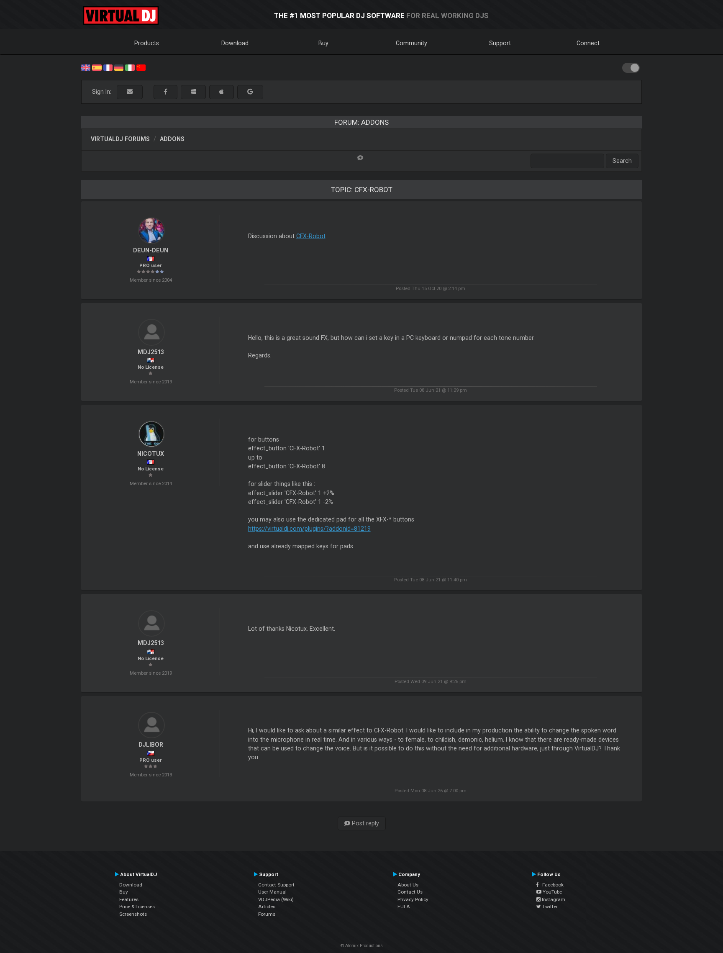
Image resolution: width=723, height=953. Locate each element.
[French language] (108, 67)
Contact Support (276, 885)
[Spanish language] (96, 67)
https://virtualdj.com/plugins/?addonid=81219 (309, 528)
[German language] (118, 67)
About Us (407, 885)
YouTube (551, 892)
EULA (403, 906)
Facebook (551, 885)
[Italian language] (129, 67)
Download (235, 43)
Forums (266, 914)
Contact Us (410, 892)
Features (128, 899)
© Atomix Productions (362, 945)
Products (146, 43)
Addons (172, 139)
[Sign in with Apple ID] (221, 92)
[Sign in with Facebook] (165, 92)
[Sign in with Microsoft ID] (193, 92)
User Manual (272, 892)
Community (411, 43)
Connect (588, 43)
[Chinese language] (141, 67)
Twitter (549, 906)
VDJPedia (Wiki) (276, 899)
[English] (85, 67)
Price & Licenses (137, 906)
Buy (323, 43)
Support (500, 43)
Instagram (553, 899)
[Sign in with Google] (250, 92)
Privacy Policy (412, 899)
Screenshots (133, 914)
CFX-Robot (311, 236)
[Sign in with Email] (130, 92)
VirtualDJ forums (120, 139)
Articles (266, 906)
